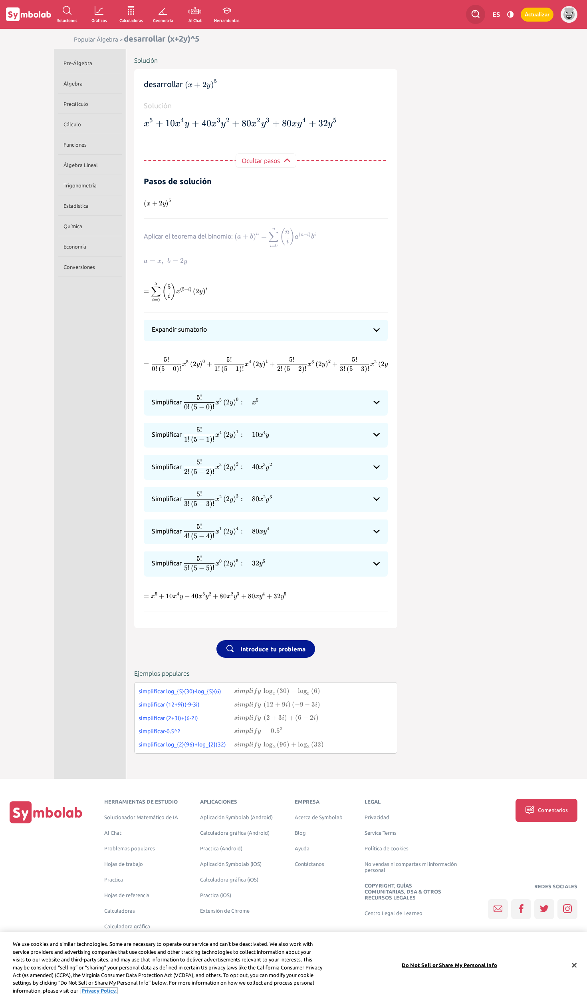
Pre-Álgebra (77, 63)
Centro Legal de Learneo (393, 913)
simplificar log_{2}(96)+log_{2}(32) (182, 744)
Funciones (75, 144)
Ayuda (302, 849)
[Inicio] (46, 812)
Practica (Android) (221, 849)
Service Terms (381, 833)
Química (72, 226)
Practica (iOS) (215, 895)
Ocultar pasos (261, 160)
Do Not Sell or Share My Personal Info (449, 964)
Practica (113, 880)
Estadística (76, 206)
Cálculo (72, 124)
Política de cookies (387, 849)
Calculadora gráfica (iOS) (229, 880)
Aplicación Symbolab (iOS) (231, 864)
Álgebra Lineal (80, 165)
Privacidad (377, 817)
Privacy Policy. (99, 990)
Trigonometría (80, 185)
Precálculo (75, 104)
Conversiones (79, 267)
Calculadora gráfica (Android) (235, 833)
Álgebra (73, 83)
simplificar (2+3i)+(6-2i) (168, 718)
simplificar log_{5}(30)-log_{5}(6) (180, 691)
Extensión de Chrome (225, 911)
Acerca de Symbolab (319, 817)
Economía (74, 246)
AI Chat (112, 833)
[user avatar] (569, 14)
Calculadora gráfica (127, 926)
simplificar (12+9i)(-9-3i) (169, 704)
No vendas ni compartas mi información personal (411, 867)
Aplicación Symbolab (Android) (236, 817)
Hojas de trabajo (123, 864)
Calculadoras (119, 911)
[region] (293, 965)
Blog (300, 833)
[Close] (574, 965)
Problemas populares (129, 849)
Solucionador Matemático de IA (141, 817)
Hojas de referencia (126, 895)
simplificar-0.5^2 (159, 731)
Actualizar (537, 15)
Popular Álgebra (96, 39)
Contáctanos (309, 864)
